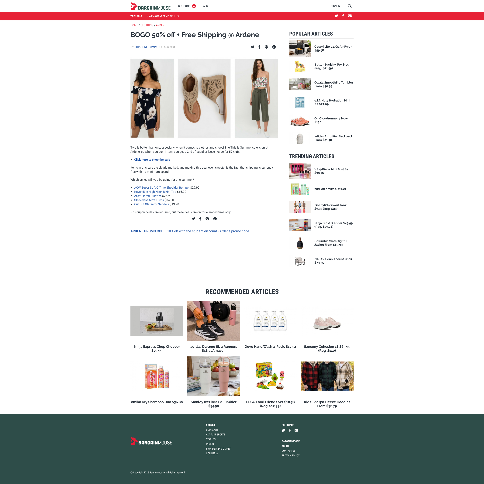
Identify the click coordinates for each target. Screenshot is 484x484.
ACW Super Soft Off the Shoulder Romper (161, 187)
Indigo (210, 443)
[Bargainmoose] (150, 6)
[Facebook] (259, 47)
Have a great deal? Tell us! (163, 16)
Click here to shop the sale (152, 159)
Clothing (147, 25)
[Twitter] (253, 47)
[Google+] (274, 47)
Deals (204, 6)
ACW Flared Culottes (147, 196)
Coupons (184, 6)
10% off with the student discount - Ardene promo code (208, 231)
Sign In (335, 6)
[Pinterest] (266, 47)
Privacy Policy (290, 455)
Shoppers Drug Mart (218, 448)
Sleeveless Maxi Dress (149, 200)
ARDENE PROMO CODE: (148, 231)
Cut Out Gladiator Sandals (151, 204)
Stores (210, 425)
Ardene (161, 25)
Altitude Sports (215, 434)
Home (134, 25)
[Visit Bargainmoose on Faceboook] (343, 16)
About (285, 446)
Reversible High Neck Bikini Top (155, 192)
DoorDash (212, 429)
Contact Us (288, 450)
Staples (211, 439)
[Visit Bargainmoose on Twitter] (336, 16)
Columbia (212, 453)
